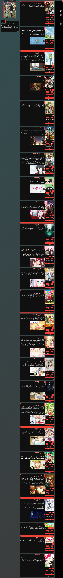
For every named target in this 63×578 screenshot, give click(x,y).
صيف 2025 (61, 25)
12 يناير (46, 464)
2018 (45, 167)
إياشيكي (46, 69)
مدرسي (50, 194)
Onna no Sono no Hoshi (37, 178)
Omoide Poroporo (37, 359)
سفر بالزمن (48, 261)
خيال (50, 170)
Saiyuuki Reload (37, 3)
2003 (45, 15)
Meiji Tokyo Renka (37, 248)
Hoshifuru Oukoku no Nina (37, 269)
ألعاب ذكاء (49, 422)
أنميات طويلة (60, 5)
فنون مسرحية (49, 573)
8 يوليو (46, 65)
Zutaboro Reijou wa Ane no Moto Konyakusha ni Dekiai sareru (37, 292)
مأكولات (49, 170)
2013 (45, 464)
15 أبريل (47, 40)
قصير (50, 15)
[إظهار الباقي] (10, 31)
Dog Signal (37, 538)
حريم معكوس (51, 261)
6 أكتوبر (47, 349)
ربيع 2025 (61, 24)
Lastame (37, 202)
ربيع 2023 (61, 15)
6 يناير (46, 141)
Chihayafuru (37, 405)
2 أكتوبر (47, 15)
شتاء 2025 (61, 23)
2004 (45, 115)
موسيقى (52, 573)
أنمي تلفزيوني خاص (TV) (51, 528)
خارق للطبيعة (51, 146)
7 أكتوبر (46, 237)
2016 (45, 512)
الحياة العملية (47, 194)
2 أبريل (46, 115)
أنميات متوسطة (60, 4)
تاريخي (46, 260)
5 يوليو (46, 305)
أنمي (53, 15)
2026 (45, 395)
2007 (45, 568)
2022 (45, 141)
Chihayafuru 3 (37, 429)
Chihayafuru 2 (37, 453)
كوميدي (48, 19)
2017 (45, 90)
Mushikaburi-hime (37, 338)
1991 (45, 372)
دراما (46, 19)
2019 (45, 256)
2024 (45, 238)
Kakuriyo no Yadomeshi (37, 154)
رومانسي (46, 170)
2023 (45, 215)
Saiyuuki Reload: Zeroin (37, 128)
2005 (45, 40)
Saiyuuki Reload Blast (37, 77)
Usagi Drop (37, 53)
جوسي (49, 22)
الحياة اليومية (52, 69)
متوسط (50, 417)
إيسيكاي (51, 218)
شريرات (48, 218)
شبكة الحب (47, 45)
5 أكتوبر (47, 417)
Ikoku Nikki (37, 382)
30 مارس (47, 528)
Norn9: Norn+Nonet (37, 500)
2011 (45, 66)
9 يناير (46, 256)
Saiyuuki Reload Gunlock (37, 103)
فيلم (53, 372)
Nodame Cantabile (37, 555)
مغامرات (50, 19)
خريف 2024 (61, 21)
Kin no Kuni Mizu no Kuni (37, 315)
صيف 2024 (61, 20)
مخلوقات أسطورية (48, 146)
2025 (45, 305)
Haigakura (37, 225)
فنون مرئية (50, 46)
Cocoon (37, 524)
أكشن (52, 19)
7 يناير (46, 512)
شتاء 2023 (61, 14)
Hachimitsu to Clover (37, 28)
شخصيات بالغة (50, 45)
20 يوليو (47, 372)
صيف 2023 (61, 16)
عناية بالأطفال (48, 69)
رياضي (48, 421)
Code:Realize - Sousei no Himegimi (37, 476)
